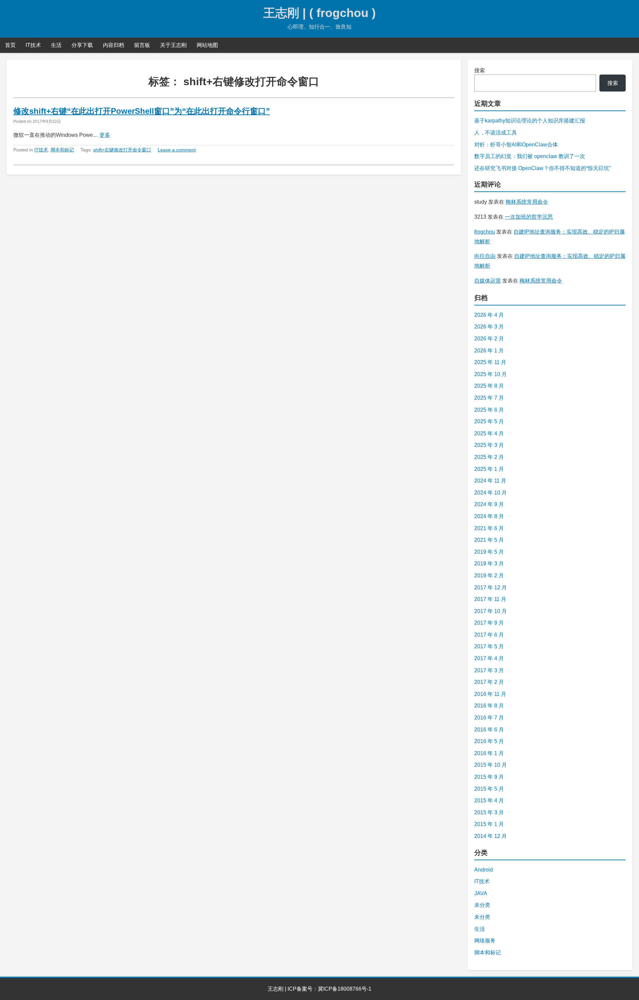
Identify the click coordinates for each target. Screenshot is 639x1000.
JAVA (480, 893)
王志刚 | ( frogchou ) (319, 13)
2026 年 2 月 (489, 338)
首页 (10, 45)
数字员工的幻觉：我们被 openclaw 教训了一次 (529, 156)
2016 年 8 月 (489, 705)
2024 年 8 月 (489, 516)
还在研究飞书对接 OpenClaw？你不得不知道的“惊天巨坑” (542, 168)
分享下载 (82, 45)
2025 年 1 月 (489, 469)
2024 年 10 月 (490, 493)
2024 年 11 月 (490, 481)
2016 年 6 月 (489, 729)
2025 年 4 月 (489, 433)
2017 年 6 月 (489, 635)
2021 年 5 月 (489, 540)
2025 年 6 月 (489, 410)
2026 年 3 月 (489, 326)
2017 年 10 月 (490, 611)
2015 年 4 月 (489, 800)
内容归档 (113, 45)
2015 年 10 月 (490, 765)
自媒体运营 (487, 281)
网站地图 (207, 45)
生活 (56, 45)
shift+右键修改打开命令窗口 (122, 149)
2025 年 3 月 (489, 445)
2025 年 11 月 (490, 362)
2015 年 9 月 (489, 777)
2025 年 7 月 (489, 398)
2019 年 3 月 (489, 563)
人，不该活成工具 (495, 132)
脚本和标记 (62, 149)
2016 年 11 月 (490, 694)
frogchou (484, 232)
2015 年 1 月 (489, 824)
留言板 (142, 45)
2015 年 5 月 (489, 789)
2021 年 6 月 (489, 528)
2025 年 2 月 (489, 457)
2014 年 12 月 (490, 836)
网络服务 (485, 940)
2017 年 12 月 (490, 587)
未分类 (482, 905)
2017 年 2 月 (489, 682)
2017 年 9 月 (489, 623)
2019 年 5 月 (489, 552)
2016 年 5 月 (489, 741)
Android (483, 870)
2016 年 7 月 (489, 717)
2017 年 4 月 (489, 658)
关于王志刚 (173, 45)
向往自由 (485, 256)
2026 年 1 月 (489, 350)
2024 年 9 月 (489, 504)
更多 (105, 135)
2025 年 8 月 (489, 386)
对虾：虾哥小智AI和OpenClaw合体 (516, 144)
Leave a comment (177, 149)
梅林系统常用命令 (527, 202)
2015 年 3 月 (489, 812)
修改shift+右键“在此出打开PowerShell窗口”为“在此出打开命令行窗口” (141, 110)
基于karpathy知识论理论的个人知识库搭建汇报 (529, 120)
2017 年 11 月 (490, 599)
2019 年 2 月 (489, 575)
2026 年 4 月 (489, 315)
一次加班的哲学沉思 (529, 217)
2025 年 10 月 (490, 374)
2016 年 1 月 (489, 753)
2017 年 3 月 (489, 670)
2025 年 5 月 (489, 421)
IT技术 (33, 45)
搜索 (479, 70)
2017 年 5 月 (489, 646)
